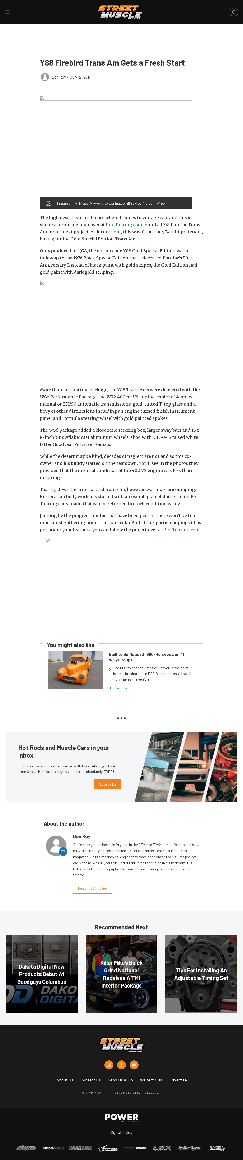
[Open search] (234, 12)
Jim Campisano (120, 688)
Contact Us (90, 1079)
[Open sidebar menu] (7, 12)
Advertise (178, 1079)
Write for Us (151, 1079)
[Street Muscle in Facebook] (121, 1064)
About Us (64, 1079)
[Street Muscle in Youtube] (134, 1064)
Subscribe (108, 784)
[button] (116, 146)
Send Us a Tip (120, 1079)
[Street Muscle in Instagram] (108, 1064)
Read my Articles (92, 888)
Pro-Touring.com (124, 224)
